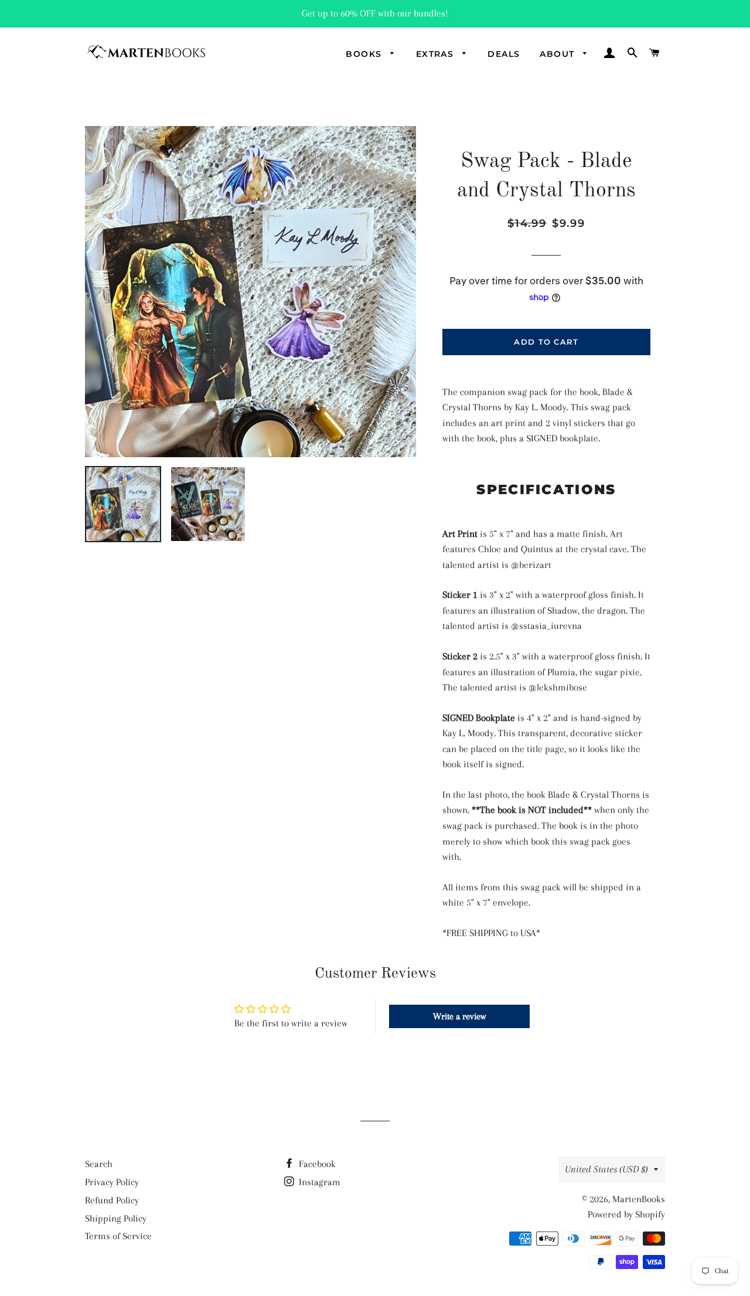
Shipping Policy (115, 1218)
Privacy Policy (112, 1182)
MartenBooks (638, 1199)
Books (365, 54)
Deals (504, 54)
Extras (436, 54)
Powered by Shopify (626, 1214)
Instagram (318, 1182)
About (558, 54)
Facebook (316, 1163)
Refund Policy (112, 1200)
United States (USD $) (606, 1169)
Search (98, 1163)
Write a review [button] (459, 1016)
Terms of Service (118, 1235)
